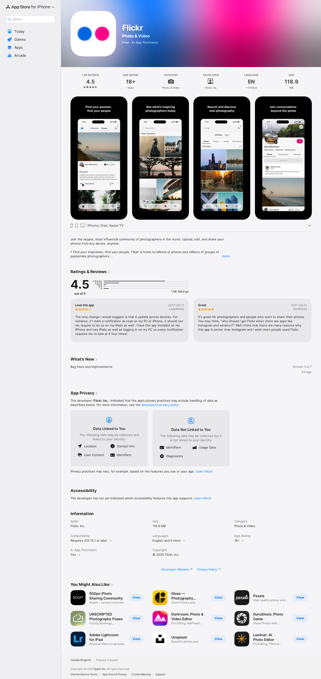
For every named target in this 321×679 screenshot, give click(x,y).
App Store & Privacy (114, 674)
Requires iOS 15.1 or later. (89, 540)
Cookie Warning (141, 674)
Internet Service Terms (84, 674)
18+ (237, 540)
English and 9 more (167, 540)
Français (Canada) (107, 660)
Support (160, 674)
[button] (30, 31)
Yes (73, 554)
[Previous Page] (66, 158)
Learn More (204, 471)
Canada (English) (80, 660)
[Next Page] (316, 158)
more (226, 256)
